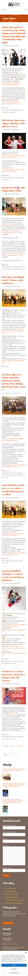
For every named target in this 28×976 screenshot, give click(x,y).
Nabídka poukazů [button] (8, 923)
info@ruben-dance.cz (12, 944)
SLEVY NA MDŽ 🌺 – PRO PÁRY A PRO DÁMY (13, 189)
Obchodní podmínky (10, 888)
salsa (7, 112)
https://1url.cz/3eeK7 (7, 224)
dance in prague (13, 110)
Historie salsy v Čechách (11, 897)
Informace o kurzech (10, 891)
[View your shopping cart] (26, 10)
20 (17, 746)
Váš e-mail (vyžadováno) (9, 832)
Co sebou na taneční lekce (12, 894)
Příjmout (14, 965)
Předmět (5, 839)
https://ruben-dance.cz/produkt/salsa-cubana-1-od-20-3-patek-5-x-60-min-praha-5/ (13, 155)
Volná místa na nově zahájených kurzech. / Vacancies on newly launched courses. (13, 280)
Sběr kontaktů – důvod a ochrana (14, 903)
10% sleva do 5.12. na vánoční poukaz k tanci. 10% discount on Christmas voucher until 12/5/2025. (13, 676)
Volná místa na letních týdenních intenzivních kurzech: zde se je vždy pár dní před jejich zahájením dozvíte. (13, 801)
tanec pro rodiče (13, 269)
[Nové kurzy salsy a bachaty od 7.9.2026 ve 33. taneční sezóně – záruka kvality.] (7, 779)
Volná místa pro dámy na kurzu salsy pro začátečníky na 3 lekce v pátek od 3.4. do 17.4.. (14, 123)
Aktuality (6, 108)
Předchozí (5, 746)
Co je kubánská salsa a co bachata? (14, 900)
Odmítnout (14, 969)
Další (21, 746)
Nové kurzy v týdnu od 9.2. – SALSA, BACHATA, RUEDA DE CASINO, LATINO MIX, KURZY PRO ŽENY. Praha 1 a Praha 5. (13, 382)
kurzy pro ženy (18, 475)
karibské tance (17, 177)
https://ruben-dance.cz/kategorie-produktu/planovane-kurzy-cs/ (13, 647)
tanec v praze (12, 112)
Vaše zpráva (6, 845)
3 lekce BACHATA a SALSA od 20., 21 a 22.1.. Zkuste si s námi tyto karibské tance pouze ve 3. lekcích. (13, 490)
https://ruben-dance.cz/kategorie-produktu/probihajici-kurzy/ (13, 330)
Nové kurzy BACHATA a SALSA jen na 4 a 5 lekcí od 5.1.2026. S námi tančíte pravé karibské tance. (13, 575)
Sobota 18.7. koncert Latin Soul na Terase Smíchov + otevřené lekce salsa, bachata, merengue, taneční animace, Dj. (14, 785)
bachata (6, 110)
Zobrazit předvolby (14, 972)
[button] (26, 952)
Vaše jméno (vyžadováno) (9, 825)
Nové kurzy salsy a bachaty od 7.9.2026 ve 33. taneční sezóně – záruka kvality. (14, 769)
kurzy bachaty (9, 475)
